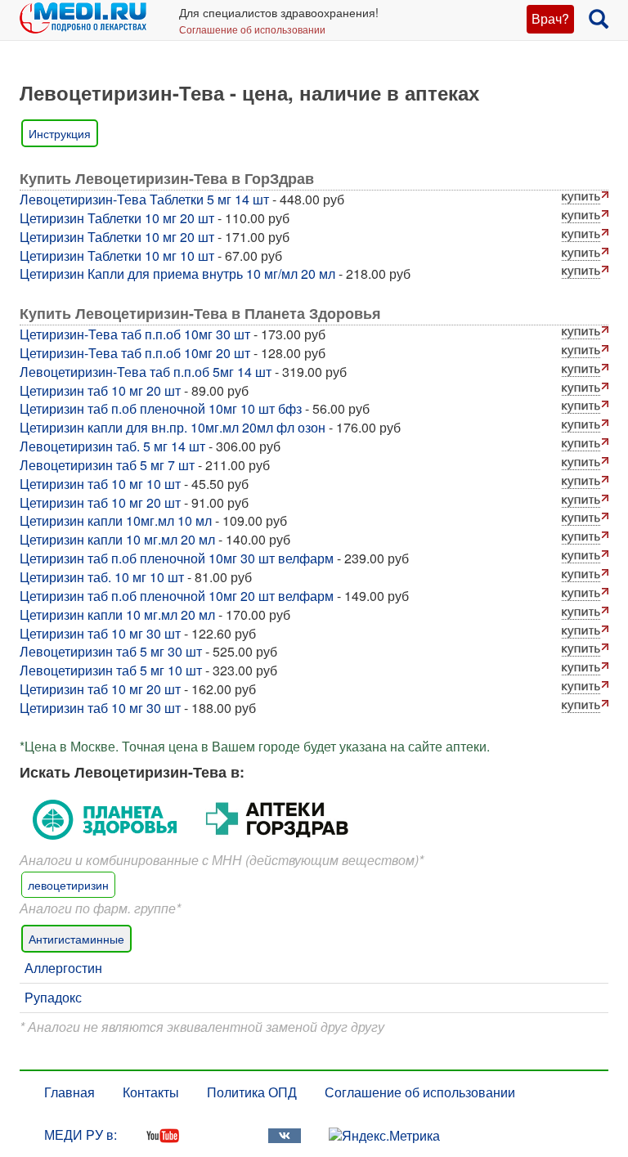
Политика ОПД (252, 1092)
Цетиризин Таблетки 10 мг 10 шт (117, 255)
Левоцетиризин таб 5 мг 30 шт (111, 651)
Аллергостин (63, 967)
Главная (69, 1092)
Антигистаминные (76, 939)
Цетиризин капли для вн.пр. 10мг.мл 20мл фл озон (172, 427)
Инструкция (60, 133)
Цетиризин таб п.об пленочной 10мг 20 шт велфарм (177, 595)
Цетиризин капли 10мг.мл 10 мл (116, 520)
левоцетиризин (68, 885)
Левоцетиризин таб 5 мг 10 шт (111, 670)
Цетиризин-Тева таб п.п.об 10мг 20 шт (135, 352)
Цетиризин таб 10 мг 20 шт (100, 390)
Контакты (151, 1092)
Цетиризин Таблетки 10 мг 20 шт (117, 218)
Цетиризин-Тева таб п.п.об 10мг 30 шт (135, 334)
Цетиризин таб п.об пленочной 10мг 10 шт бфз (161, 408)
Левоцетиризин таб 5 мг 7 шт (107, 464)
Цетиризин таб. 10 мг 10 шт (102, 576)
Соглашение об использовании (252, 29)
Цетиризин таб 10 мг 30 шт (100, 633)
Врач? (550, 18)
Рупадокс (53, 997)
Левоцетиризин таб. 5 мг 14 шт (112, 446)
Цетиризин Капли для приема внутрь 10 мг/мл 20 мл (177, 273)
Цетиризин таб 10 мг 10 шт (100, 483)
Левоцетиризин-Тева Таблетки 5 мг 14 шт (144, 199)
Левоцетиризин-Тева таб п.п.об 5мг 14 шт (145, 371)
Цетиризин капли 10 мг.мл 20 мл (117, 539)
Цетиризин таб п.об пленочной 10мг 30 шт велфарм (177, 558)
